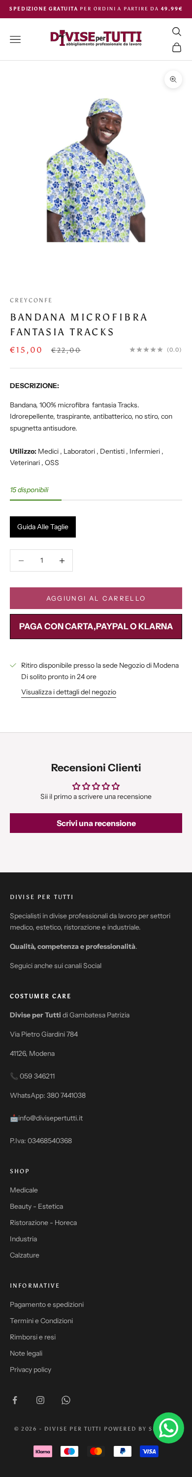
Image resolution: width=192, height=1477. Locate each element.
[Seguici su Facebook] (15, 1400)
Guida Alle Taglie (42, 526)
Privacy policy (30, 1369)
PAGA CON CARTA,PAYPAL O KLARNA (96, 626)
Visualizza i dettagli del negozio (68, 691)
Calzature (24, 1255)
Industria (23, 1238)
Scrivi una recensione (96, 823)
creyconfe (31, 300)
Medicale (24, 1190)
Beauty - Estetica (36, 1206)
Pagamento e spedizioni (47, 1304)
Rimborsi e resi (33, 1337)
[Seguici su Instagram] (40, 1400)
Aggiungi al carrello (96, 598)
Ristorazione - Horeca (43, 1222)
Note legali (26, 1353)
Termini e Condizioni (41, 1320)
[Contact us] (168, 1427)
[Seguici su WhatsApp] (66, 1400)
